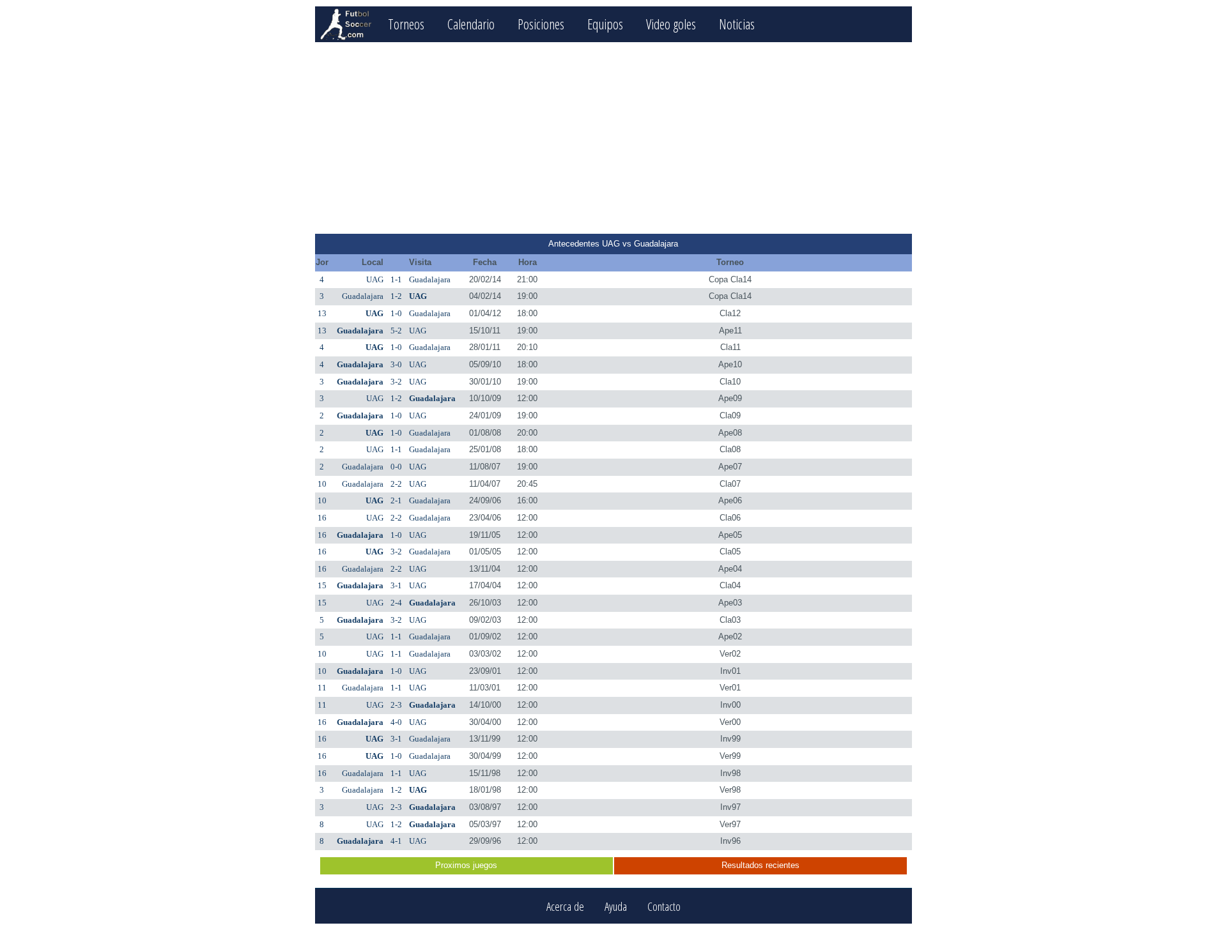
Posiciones (541, 24)
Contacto (664, 906)
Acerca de (565, 906)
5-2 (396, 330)
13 (322, 313)
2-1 (396, 500)
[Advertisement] (613, 138)
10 (322, 484)
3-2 (396, 381)
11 (322, 687)
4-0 (396, 722)
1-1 (396, 279)
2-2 (396, 484)
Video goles (671, 24)
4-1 (396, 841)
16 (322, 517)
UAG (374, 279)
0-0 (396, 466)
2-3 (396, 705)
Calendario (471, 24)
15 (322, 585)
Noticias (737, 24)
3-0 (396, 364)
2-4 (396, 602)
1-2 (396, 296)
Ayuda (616, 906)
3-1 (396, 585)
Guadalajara (430, 279)
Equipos (605, 24)
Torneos (406, 24)
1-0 (396, 313)
